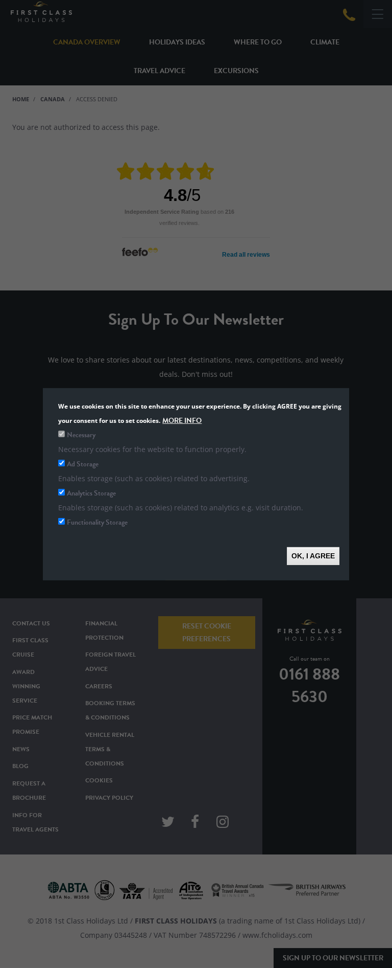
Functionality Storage (97, 521)
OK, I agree (313, 555)
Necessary (81, 434)
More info (182, 420)
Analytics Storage (91, 492)
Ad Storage (83, 463)
